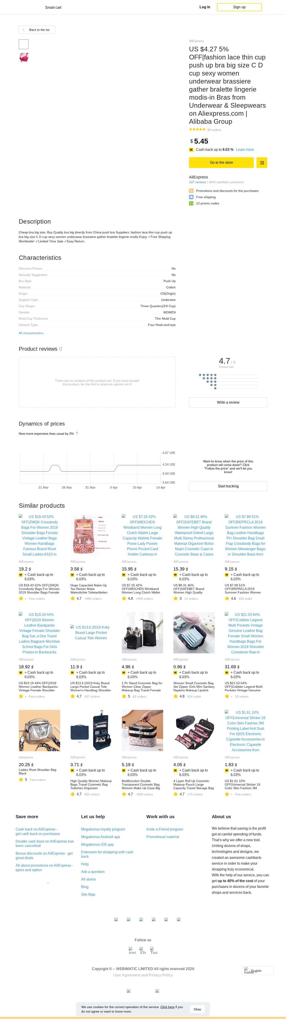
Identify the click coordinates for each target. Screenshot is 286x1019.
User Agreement (127, 975)
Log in (205, 7)
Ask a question (93, 872)
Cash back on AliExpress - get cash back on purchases (38, 831)
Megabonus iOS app (97, 844)
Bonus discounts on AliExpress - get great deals (44, 855)
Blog (84, 887)
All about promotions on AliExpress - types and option (44, 868)
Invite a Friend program (164, 829)
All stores (88, 879)
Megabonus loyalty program (103, 829)
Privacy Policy (161, 975)
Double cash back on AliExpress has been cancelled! (45, 843)
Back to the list (39, 29)
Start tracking (228, 486)
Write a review (228, 402)
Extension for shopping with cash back (107, 854)
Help (85, 864)
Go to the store (221, 162)
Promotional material (162, 837)
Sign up (239, 7)
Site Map (88, 894)
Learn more (245, 149)
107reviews (197, 182)
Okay (197, 1009)
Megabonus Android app (100, 837)
